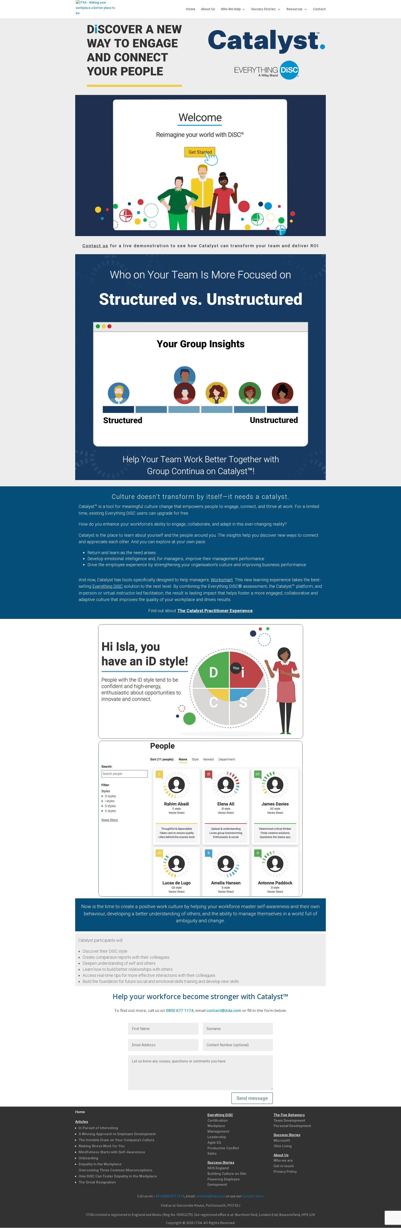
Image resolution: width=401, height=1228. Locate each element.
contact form (253, 1196)
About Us (208, 9)
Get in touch (284, 1166)
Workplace (216, 1126)
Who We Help (231, 9)
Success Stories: (263, 9)
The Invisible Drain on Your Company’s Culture (116, 1140)
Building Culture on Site (226, 1174)
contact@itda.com (224, 1010)
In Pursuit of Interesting (98, 1128)
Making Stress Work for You (102, 1146)
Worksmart (222, 579)
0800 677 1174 (179, 1010)
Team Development (289, 1120)
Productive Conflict (223, 1148)
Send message (252, 1098)
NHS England (218, 1168)
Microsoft (282, 1140)
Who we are (283, 1160)
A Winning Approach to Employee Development (117, 1134)
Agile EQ (214, 1142)
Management (218, 1131)
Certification (217, 1120)
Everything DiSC (107, 586)
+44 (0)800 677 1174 (168, 1196)
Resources (295, 9)
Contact (319, 9)
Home (190, 9)
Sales (212, 1153)
